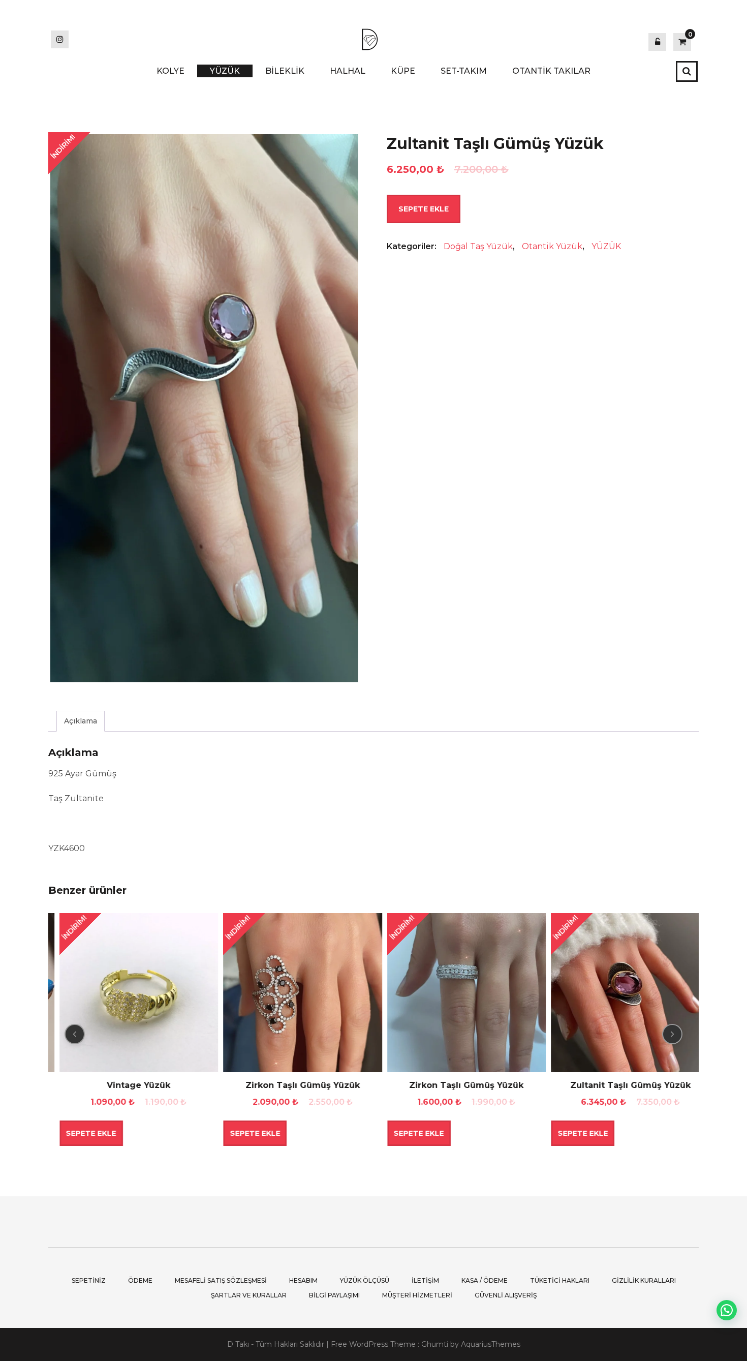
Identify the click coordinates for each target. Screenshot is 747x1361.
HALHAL (347, 71)
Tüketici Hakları (559, 1280)
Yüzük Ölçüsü (364, 1280)
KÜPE (403, 71)
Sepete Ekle (423, 209)
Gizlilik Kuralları (644, 1280)
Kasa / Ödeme (484, 1280)
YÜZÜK (225, 71)
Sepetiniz (89, 1280)
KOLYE (170, 71)
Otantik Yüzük (552, 246)
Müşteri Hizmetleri (417, 1295)
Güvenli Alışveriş (506, 1295)
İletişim (425, 1280)
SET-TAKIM (464, 71)
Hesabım (303, 1280)
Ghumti (434, 1344)
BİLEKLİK (284, 71)
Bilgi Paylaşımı (334, 1295)
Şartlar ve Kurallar (249, 1295)
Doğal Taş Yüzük (478, 246)
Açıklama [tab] (80, 720)
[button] (727, 1310)
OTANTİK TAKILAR (551, 71)
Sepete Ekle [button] (80, 1133)
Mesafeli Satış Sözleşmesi (221, 1280)
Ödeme (140, 1280)
